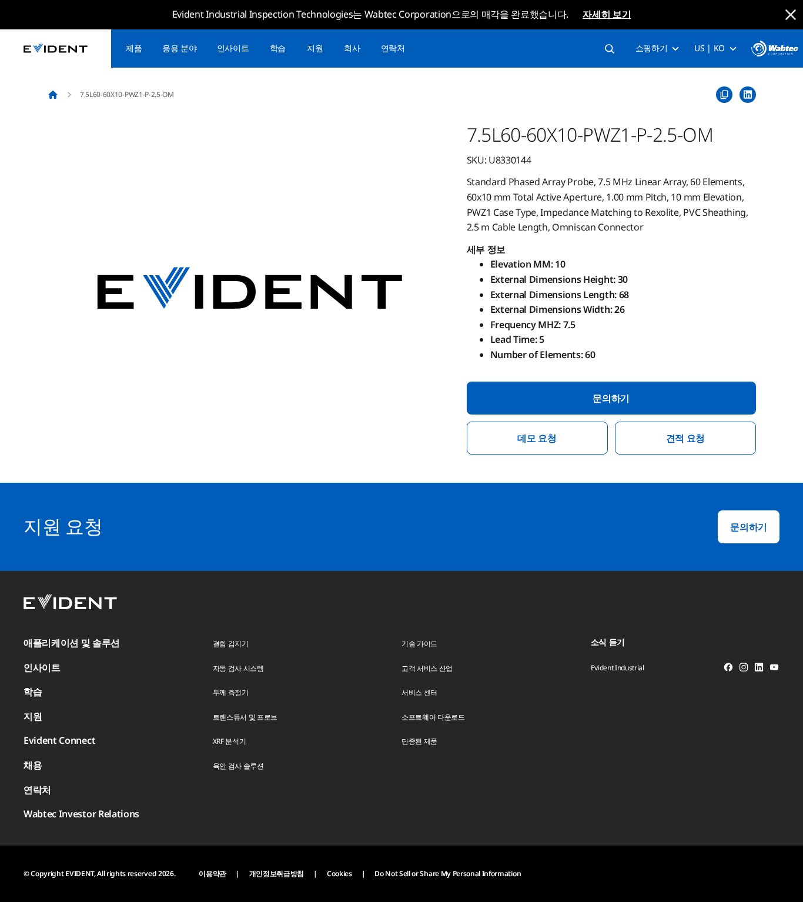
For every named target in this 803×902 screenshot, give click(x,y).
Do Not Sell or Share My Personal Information (447, 873)
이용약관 (212, 873)
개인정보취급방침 (276, 873)
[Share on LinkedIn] (748, 94)
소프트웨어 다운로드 (433, 717)
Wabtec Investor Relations (81, 813)
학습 (278, 48)
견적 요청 (685, 438)
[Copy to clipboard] (724, 94)
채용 (33, 765)
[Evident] (55, 48)
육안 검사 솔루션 (238, 766)
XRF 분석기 (229, 741)
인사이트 (233, 48)
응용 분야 (179, 48)
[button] (250, 289)
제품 (134, 48)
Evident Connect (59, 740)
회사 (352, 48)
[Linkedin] (759, 669)
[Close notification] (790, 14)
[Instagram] (743, 669)
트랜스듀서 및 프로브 (245, 717)
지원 (315, 48)
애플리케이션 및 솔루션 (72, 642)
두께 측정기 (231, 692)
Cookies (339, 873)
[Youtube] (774, 669)
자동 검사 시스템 (238, 668)
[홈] (53, 95)
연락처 (393, 48)
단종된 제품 (419, 741)
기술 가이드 (419, 644)
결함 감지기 (231, 644)
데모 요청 (536, 438)
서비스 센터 (419, 692)
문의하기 (611, 398)
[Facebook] (728, 669)
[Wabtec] (774, 48)
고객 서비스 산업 (427, 668)
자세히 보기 (607, 14)
